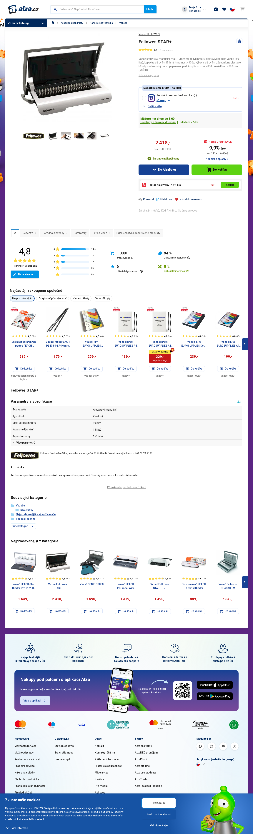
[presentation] (15, 233)
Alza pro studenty (145, 772)
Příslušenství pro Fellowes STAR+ (126, 487)
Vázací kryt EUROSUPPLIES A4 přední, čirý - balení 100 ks (228, 344)
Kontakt (99, 745)
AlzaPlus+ (141, 759)
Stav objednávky (64, 745)
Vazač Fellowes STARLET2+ (159, 586)
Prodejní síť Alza (24, 765)
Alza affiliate (142, 765)
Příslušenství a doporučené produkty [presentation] (138, 232)
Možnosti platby (24, 752)
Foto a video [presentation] (101, 232)
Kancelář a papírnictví (72, 22)
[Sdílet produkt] (239, 41)
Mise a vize (101, 772)
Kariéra (99, 779)
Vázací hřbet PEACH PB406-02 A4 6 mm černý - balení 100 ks (57, 344)
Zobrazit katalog (18, 23)
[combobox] (97, 9)
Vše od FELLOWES (149, 34)
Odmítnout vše (159, 825)
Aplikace (100, 792)
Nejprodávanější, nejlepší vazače (36, 514)
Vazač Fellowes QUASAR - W (228, 586)
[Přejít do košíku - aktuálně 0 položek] (242, 9)
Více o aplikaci (32, 700)
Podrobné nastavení (159, 814)
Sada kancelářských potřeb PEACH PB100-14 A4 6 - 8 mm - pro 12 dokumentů (23, 344)
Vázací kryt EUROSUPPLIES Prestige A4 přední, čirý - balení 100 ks (91, 344)
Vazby (57, 375)
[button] (193, 100)
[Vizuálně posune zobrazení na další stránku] (245, 344)
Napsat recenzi (27, 274)
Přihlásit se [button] (195, 10)
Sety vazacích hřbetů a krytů (23, 377)
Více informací (19, 828)
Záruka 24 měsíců (149, 210)
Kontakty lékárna (105, 752)
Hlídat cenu (166, 199)
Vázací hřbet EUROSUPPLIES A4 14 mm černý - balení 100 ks (159, 344)
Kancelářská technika (101, 22)
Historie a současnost (108, 765)
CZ (203, 764)
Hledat (150, 9)
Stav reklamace (64, 752)
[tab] (15, 233)
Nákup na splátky (24, 772)
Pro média (101, 785)
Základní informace (107, 759)
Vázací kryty (91, 375)
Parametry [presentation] (80, 232)
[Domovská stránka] (52, 23)
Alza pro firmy (143, 745)
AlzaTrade (141, 779)
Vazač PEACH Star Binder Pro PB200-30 (23, 586)
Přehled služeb (23, 792)
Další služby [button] (155, 106)
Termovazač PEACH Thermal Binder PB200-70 (194, 586)
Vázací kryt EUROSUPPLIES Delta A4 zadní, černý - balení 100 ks (194, 344)
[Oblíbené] (224, 9)
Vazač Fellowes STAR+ (57, 586)
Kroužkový (26, 510)
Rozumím (159, 802)
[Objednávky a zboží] (216, 9)
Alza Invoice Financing (148, 785)
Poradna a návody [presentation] (55, 232)
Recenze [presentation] (29, 232)
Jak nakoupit (62, 759)
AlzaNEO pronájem (146, 752)
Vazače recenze (25, 518)
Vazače (123, 22)
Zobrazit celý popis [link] (149, 75)
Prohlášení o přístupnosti (29, 785)
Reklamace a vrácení (27, 759)
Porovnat (148, 199)
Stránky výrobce (187, 210)
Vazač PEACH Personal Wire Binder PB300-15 (126, 586)
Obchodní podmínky (26, 779)
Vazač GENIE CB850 (92, 584)
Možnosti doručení (25, 745)
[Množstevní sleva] (14, 309)
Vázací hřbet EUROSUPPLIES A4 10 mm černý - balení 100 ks (125, 344)
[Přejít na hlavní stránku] (23, 9)
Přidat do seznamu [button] (191, 199)
